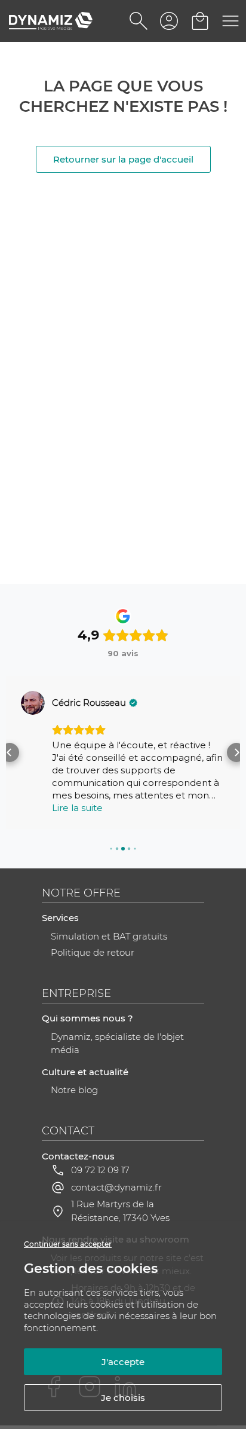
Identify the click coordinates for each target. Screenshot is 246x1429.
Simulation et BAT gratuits (109, 936)
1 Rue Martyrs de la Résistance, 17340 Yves (120, 1211)
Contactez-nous (78, 1156)
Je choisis (123, 1397)
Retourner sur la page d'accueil (123, 159)
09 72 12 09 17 (100, 1170)
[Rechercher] (138, 21)
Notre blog (74, 1090)
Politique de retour (92, 952)
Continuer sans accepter (68, 1244)
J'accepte (123, 1361)
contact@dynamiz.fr (116, 1187)
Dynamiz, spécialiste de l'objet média (117, 1043)
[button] (9, 752)
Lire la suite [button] (77, 807)
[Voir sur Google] (33, 703)
